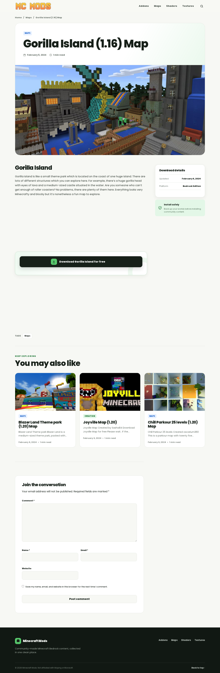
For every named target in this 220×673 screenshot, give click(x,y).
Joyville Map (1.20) (100, 422)
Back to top (198, 668)
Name (26, 550)
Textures (188, 6)
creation (90, 416)
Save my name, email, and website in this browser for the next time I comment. (66, 586)
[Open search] (201, 6)
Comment (28, 500)
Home (18, 17)
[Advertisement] (81, 222)
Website (26, 568)
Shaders (171, 6)
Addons (144, 6)
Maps (157, 6)
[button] (81, 261)
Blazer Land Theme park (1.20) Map (40, 424)
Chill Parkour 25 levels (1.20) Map (173, 424)
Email (84, 550)
